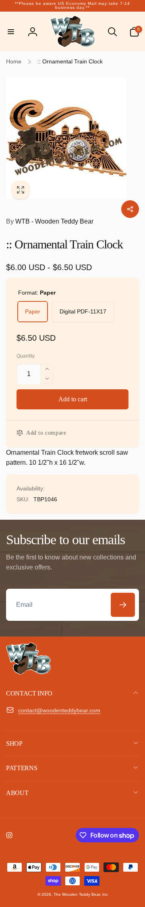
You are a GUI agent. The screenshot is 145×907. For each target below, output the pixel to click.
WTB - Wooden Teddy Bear (49, 221)
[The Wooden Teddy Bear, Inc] (28, 672)
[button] (11, 32)
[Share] (130, 209)
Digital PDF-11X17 (83, 311)
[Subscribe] (123, 605)
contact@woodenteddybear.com (59, 710)
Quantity (26, 356)
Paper (32, 311)
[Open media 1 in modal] (72, 138)
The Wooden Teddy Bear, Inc (81, 894)
